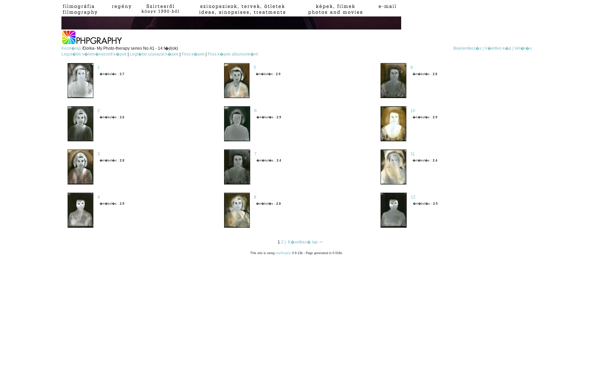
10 (412, 110)
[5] (236, 81)
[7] (237, 167)
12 (413, 197)
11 (412, 154)
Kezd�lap (71, 48)
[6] (237, 124)
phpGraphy (283, 253)
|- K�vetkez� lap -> (303, 242)
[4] (80, 211)
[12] (394, 211)
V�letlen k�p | (499, 48)
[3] (80, 167)
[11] (393, 167)
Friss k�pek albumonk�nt (233, 54)
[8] (237, 211)
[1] (80, 81)
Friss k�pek (193, 54)
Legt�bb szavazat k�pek (154, 54)
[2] (80, 124)
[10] (393, 124)
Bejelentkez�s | (468, 48)
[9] (393, 81)
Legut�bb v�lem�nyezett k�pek (94, 54)
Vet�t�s (523, 48)
